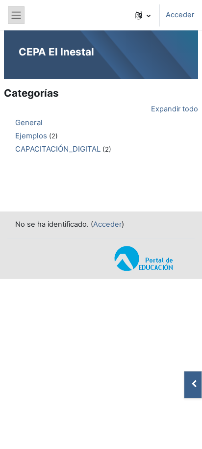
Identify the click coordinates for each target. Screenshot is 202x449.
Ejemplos (31, 135)
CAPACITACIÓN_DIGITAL (58, 149)
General (29, 122)
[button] (142, 15)
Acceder (180, 14)
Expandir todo (174, 109)
